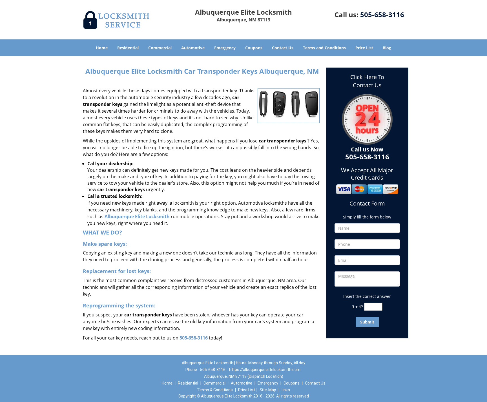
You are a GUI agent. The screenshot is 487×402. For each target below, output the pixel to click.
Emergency (225, 47)
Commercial (160, 47)
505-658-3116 (382, 14)
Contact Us (282, 47)
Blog (387, 47)
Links (285, 390)
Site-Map (268, 390)
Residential (128, 47)
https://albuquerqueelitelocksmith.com (264, 369)
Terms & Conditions (215, 390)
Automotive (193, 47)
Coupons (253, 47)
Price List (364, 47)
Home (102, 47)
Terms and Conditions (324, 47)
